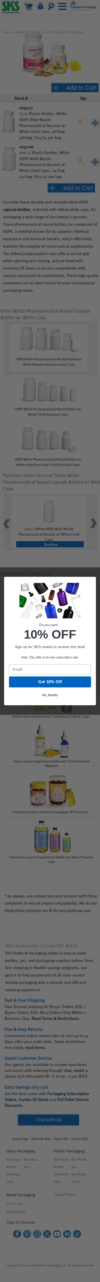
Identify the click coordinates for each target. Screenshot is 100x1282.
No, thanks (50, 695)
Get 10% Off (50, 682)
